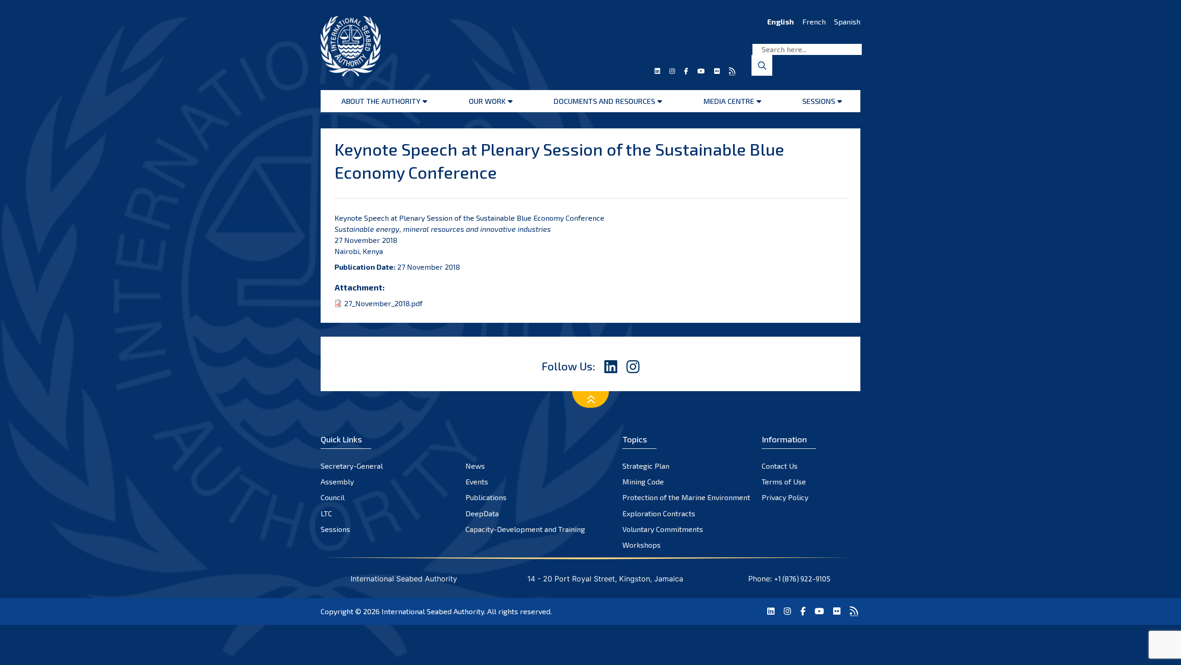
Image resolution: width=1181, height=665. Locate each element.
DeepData (482, 513)
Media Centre (729, 101)
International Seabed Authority (433, 611)
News (475, 465)
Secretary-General (352, 465)
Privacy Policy (785, 497)
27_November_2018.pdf (383, 303)
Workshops (641, 544)
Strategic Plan (645, 465)
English (780, 21)
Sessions (818, 101)
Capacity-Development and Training (525, 529)
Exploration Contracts (658, 513)
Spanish (847, 21)
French (814, 21)
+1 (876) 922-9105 (802, 578)
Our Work (487, 101)
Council (333, 497)
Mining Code (643, 481)
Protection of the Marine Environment (686, 497)
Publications (486, 497)
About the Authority (380, 101)
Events (476, 481)
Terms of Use (784, 481)
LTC (326, 513)
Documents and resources (604, 101)
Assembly (337, 481)
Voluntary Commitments (662, 529)
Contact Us (780, 465)
